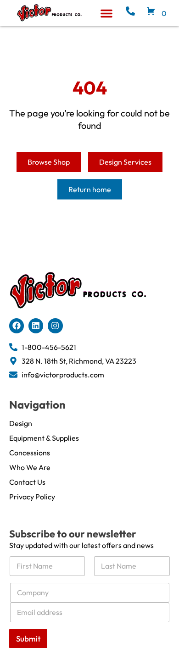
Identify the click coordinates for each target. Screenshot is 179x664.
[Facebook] (16, 325)
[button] (106, 13)
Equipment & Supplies (44, 438)
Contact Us (27, 482)
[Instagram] (55, 325)
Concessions (29, 452)
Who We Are (29, 467)
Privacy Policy (32, 496)
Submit (28, 638)
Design (20, 423)
